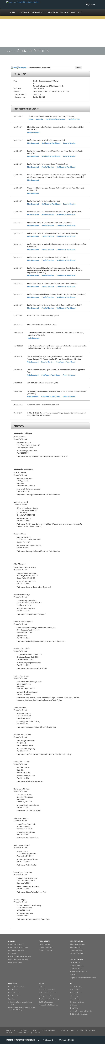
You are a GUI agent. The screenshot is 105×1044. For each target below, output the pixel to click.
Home (9, 51)
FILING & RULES (24, 12)
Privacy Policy (23, 1032)
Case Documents (76, 959)
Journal (72, 974)
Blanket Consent (33, 132)
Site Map (24, 1030)
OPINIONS (13, 12)
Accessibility (74, 996)
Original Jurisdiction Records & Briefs (83, 977)
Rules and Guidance (46, 947)
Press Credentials (14, 996)
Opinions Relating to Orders (18, 947)
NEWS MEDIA (64, 12)
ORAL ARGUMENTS (37, 12)
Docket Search (75, 962)
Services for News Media (16, 987)
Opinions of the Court (15, 944)
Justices (41, 987)
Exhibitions (73, 1005)
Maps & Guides (75, 999)
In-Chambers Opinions (16, 950)
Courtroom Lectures (77, 1002)
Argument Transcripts (77, 944)
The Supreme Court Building (49, 999)
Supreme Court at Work (47, 990)
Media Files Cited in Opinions (18, 959)
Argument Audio (75, 947)
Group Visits (74, 1008)
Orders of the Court (76, 965)
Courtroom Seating (76, 953)
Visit (71, 984)
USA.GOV (37, 1032)
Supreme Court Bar (45, 950)
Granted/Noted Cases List (78, 971)
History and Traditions (46, 996)
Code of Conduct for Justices (49, 993)
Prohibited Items (75, 990)
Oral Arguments (76, 941)
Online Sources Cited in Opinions (19, 956)
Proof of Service (74, 119)
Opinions (11, 941)
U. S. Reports (12, 953)
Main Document (33, 143)
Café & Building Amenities (78, 1014)
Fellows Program (48, 1030)
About (41, 984)
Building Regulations (46, 1002)
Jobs (63, 1030)
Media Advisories (14, 993)
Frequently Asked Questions (48, 1005)
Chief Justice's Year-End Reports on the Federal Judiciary (21, 1008)
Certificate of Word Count (55, 119)
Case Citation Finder (15, 962)
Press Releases (13, 990)
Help (34, 1030)
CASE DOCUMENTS (52, 12)
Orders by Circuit (75, 968)
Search (92, 4)
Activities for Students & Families (81, 1011)
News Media (12, 984)
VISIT (79, 12)
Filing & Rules (44, 941)
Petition (30, 119)
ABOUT (73, 12)
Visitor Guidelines (76, 993)
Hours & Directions (76, 987)
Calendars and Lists (76, 950)
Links (72, 1030)
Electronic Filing (44, 944)
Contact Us (10, 1030)
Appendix (39, 119)
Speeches (11, 999)
